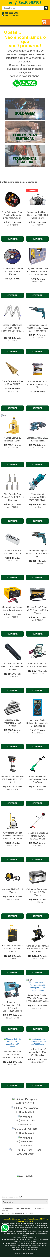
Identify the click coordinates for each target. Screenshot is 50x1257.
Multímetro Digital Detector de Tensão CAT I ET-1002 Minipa (37, 723)
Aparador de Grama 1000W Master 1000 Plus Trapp (37, 779)
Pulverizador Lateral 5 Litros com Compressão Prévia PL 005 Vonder (12, 836)
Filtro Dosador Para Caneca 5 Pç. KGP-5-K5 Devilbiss (12, 497)
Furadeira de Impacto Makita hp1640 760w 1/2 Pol (37, 554)
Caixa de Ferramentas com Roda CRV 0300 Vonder (12, 949)
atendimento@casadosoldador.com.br (25, 1249)
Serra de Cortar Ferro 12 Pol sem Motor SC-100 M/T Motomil (37, 949)
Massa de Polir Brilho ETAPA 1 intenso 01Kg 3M (37, 384)
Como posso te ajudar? (12, 1197)
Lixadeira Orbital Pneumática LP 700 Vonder (12, 723)
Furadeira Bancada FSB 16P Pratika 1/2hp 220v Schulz (12, 779)
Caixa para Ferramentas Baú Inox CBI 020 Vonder (37, 892)
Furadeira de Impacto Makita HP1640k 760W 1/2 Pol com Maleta (37, 328)
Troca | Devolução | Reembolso (25, 1253)
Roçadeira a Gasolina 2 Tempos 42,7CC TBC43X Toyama (37, 836)
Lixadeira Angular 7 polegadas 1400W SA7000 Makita (37, 1052)
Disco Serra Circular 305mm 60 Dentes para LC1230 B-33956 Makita (37, 998)
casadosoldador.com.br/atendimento (28, 1245)
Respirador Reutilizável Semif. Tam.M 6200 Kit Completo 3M (37, 215)
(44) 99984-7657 (12, 15)
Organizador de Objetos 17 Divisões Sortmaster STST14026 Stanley (37, 272)
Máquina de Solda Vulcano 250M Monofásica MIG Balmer (12, 1055)
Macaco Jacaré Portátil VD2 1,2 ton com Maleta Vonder (37, 610)
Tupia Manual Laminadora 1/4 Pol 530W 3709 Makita (37, 497)
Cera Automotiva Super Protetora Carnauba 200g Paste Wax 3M (12, 215)
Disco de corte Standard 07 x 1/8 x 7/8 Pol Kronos (12, 271)
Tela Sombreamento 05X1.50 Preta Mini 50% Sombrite (12, 666)
